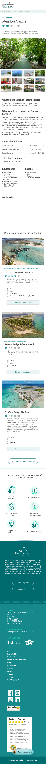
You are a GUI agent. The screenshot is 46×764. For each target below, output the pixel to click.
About (9, 651)
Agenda (10, 668)
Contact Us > (23, 589)
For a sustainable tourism (16, 660)
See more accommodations (23, 461)
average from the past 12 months (17, 724)
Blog (9, 662)
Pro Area (10, 671)
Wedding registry (13, 680)
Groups (10, 674)
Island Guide (12, 654)
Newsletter (11, 665)
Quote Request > (23, 583)
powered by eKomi (22, 747)
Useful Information (14, 657)
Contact (10, 677)
